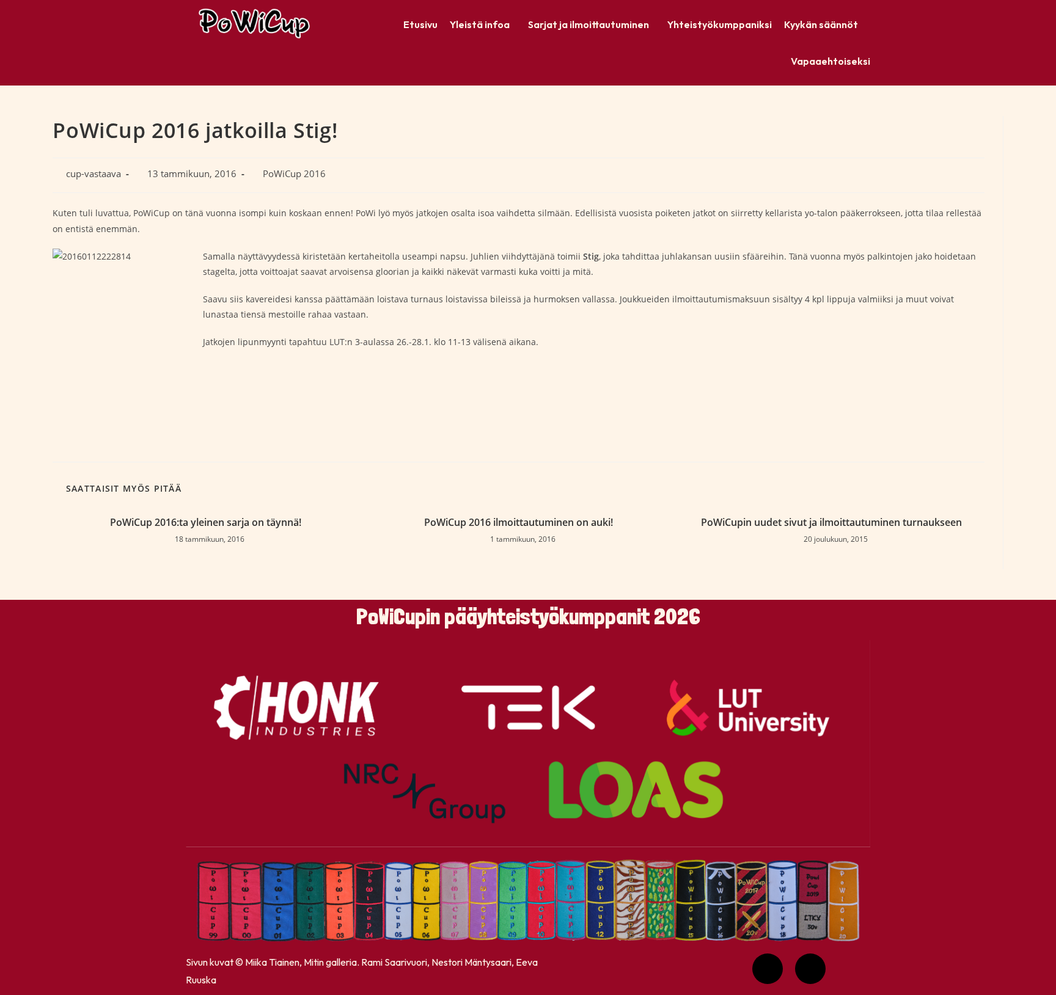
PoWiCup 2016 (294, 174)
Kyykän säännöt (821, 24)
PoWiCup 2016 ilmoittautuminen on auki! (518, 522)
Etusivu (420, 24)
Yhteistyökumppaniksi (719, 24)
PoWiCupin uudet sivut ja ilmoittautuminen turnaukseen (831, 522)
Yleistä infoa (480, 24)
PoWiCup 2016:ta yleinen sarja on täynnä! (205, 522)
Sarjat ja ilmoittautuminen (588, 24)
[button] (483, 24)
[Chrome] (810, 968)
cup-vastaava (93, 174)
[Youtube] (767, 968)
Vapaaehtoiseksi (830, 61)
